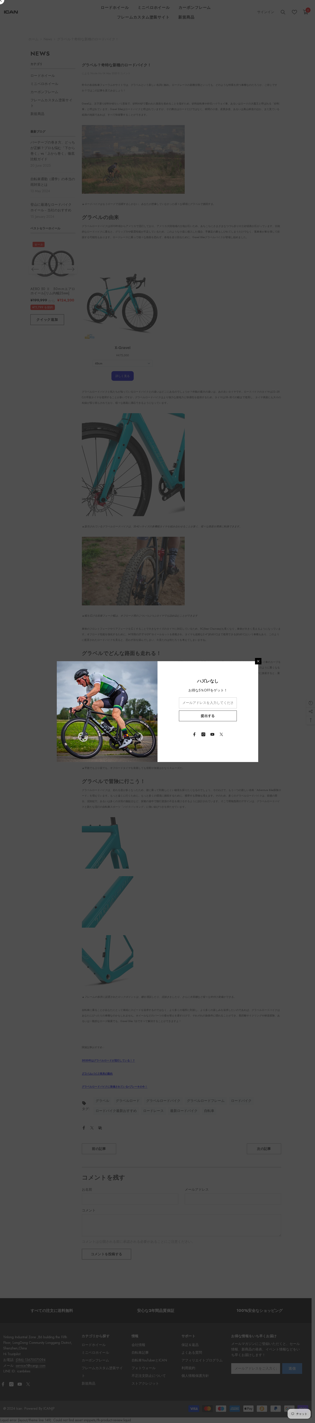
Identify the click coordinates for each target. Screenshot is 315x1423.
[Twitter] (221, 734)
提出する (208, 715)
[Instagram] (203, 734)
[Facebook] (194, 734)
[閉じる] (258, 661)
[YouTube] (212, 734)
